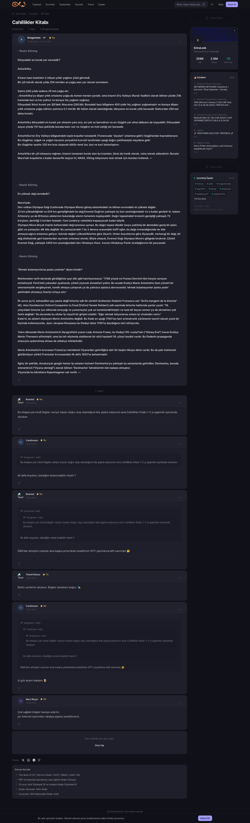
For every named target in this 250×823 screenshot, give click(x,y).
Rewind (30, 399)
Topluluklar (65, 4)
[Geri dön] (13, 14)
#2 (180, 403)
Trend (91, 4)
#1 (180, 41)
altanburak (226, 189)
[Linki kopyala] (39, 760)
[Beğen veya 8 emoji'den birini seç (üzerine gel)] (19, 380)
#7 (180, 702)
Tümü (232, 77)
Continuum (32, 440)
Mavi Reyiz (32, 699)
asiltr (211, 184)
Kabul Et (205, 818)
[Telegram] (34, 760)
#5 (180, 578)
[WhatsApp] (29, 760)
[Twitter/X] (23, 760)
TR (212, 4)
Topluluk (36, 4)
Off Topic (45, 13)
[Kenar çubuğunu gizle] (235, 30)
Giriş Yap (99, 745)
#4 (180, 497)
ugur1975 (201, 189)
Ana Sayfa (21, 13)
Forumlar (50, 4)
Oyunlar (79, 4)
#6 (180, 609)
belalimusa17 (202, 194)
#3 (180, 444)
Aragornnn (33, 37)
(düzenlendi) (45, 41)
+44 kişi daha (200, 199)
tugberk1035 (219, 194)
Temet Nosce (33, 574)
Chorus (200, 184)
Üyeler (101, 4)
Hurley (213, 189)
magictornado (225, 184)
